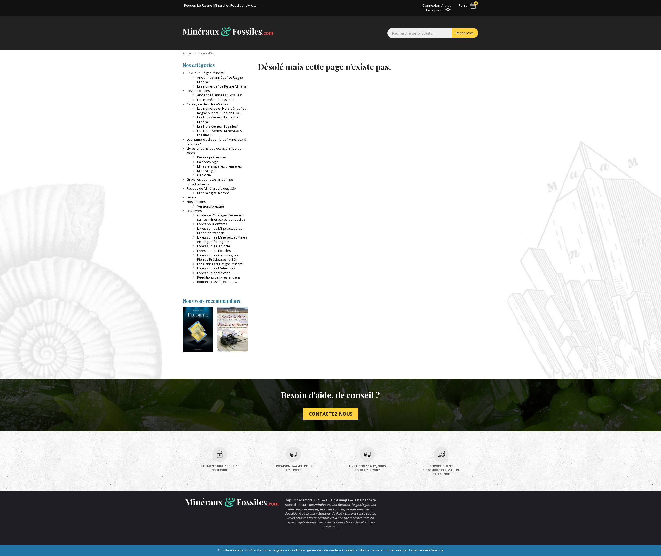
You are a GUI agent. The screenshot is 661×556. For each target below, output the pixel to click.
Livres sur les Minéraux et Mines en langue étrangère (222, 239)
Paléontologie (207, 162)
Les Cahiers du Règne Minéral (220, 263)
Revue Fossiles (198, 90)
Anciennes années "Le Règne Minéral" (220, 79)
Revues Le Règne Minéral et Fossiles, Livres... (220, 5)
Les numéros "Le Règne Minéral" (222, 86)
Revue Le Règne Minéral (205, 72)
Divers (191, 197)
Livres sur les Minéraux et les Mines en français (219, 230)
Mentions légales (270, 550)
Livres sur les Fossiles (214, 250)
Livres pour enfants (212, 223)
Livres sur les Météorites (216, 268)
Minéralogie (206, 170)
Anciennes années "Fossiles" (220, 95)
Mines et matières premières (219, 166)
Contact (348, 550)
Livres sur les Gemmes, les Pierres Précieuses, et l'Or (217, 257)
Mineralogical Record (213, 192)
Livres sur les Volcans (213, 273)
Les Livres (194, 210)
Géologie (204, 175)
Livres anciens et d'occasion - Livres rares (214, 150)
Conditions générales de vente (313, 550)
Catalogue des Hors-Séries (207, 104)
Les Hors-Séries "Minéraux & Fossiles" (219, 132)
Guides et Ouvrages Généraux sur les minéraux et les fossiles (221, 217)
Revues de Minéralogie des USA (211, 188)
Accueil (188, 53)
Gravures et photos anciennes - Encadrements (211, 181)
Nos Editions (196, 201)
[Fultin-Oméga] (228, 31)
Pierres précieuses (212, 157)
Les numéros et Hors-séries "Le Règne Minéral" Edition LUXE (221, 110)
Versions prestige (211, 206)
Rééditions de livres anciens (219, 277)
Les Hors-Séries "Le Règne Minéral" (218, 119)
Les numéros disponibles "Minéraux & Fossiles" (216, 141)
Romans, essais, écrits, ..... (217, 281)
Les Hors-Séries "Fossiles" (217, 126)
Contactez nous (330, 414)
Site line (437, 550)
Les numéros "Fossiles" (215, 99)
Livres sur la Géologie (213, 246)
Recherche (464, 32)
